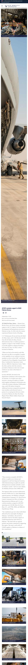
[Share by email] (6, 313)
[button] (5, 2)
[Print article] (3, 313)
